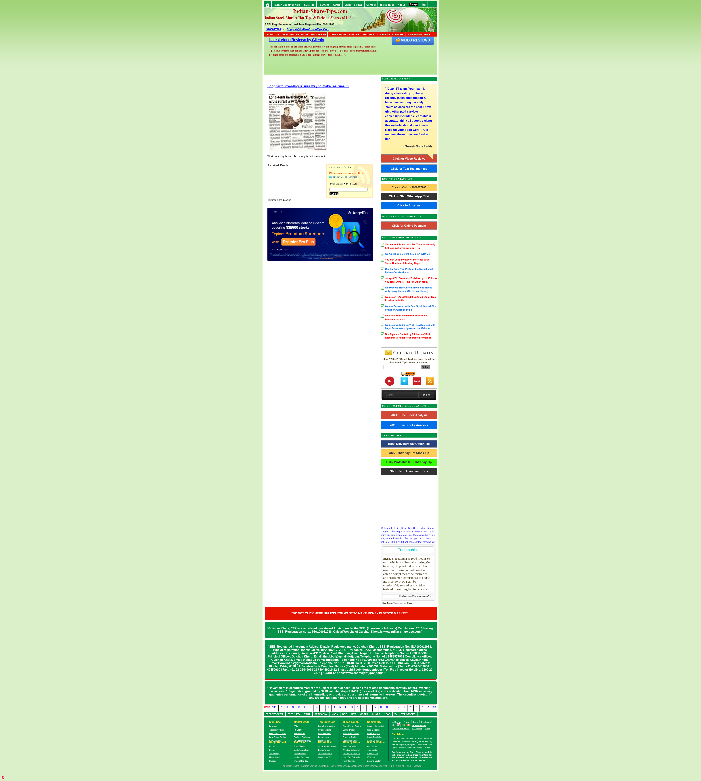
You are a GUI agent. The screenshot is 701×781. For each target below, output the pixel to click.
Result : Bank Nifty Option (385, 34)
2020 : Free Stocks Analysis (409, 425)
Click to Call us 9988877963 (409, 187)
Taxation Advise (325, 753)
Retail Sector (372, 753)
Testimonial (387, 4)
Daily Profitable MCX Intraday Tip (409, 462)
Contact (371, 4)
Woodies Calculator (351, 749)
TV (395, 714)
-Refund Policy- (419, 725)
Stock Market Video (327, 746)
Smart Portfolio (324, 729)
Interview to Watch (326, 726)
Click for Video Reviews (409, 158)
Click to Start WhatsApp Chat (409, 196)
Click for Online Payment (409, 225)
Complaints (417, 728)
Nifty (274, 706)
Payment (324, 4)
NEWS (387, 714)
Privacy (407, 721)
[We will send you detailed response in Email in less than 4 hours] (398, 725)
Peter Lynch (323, 737)
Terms (416, 721)
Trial (307, 714)
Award (337, 4)
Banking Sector (374, 760)
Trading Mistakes (276, 729)
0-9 (434, 706)
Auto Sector (372, 746)
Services (320, 714)
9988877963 (273, 29)
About (401, 4)
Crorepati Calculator (351, 753)
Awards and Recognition (290, 39)
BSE (344, 714)
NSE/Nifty (298, 729)
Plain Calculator (349, 760)
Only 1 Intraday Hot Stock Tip (409, 453)
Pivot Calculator (350, 746)
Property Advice (350, 737)
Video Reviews (354, 4)
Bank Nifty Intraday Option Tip (409, 443)
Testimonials (400, 603)
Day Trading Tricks (277, 733)
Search (426, 395)
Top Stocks (408, 714)
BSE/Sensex (299, 733)
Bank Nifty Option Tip (295, 34)
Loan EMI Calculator (352, 757)
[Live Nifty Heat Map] (403, 725)
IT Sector (371, 757)
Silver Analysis (373, 733)
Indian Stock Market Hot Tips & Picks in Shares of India (309, 17)
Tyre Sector (372, 749)
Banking (272, 760)
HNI (364, 34)
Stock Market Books (352, 726)
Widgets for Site (325, 757)
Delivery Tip (318, 34)
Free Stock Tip (275, 714)
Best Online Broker (277, 737)
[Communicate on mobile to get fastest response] (393, 725)
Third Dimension (301, 746)
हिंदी (424, 4)
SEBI (296, 726)
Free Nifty (294, 714)
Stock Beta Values (351, 733)
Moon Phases (300, 753)
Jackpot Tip (272, 34)
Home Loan (274, 757)
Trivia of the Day (301, 760)
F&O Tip (353, 34)
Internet (272, 749)
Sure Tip (309, 4)
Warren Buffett (324, 733)
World (364, 714)
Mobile (272, 746)
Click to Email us (408, 205)
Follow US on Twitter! (345, 177)
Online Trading (349, 729)
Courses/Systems (417, 34)
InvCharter (396, 721)
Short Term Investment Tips (409, 471)
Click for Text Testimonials (409, 168)
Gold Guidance (373, 729)
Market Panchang (301, 757)
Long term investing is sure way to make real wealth (308, 86)
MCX (353, 714)
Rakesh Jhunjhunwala (286, 4)
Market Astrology (301, 749)
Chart (376, 714)
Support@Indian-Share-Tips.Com (308, 29)
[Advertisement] (409, 499)
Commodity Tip (337, 34)
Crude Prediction (374, 737)
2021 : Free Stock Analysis (409, 415)
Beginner (273, 726)
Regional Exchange (302, 737)
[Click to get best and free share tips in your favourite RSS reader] (408, 725)
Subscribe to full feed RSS (347, 173)
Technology (274, 753)
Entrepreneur (324, 749)
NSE (334, 714)
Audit (427, 728)
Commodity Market (375, 726)
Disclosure (426, 721)
